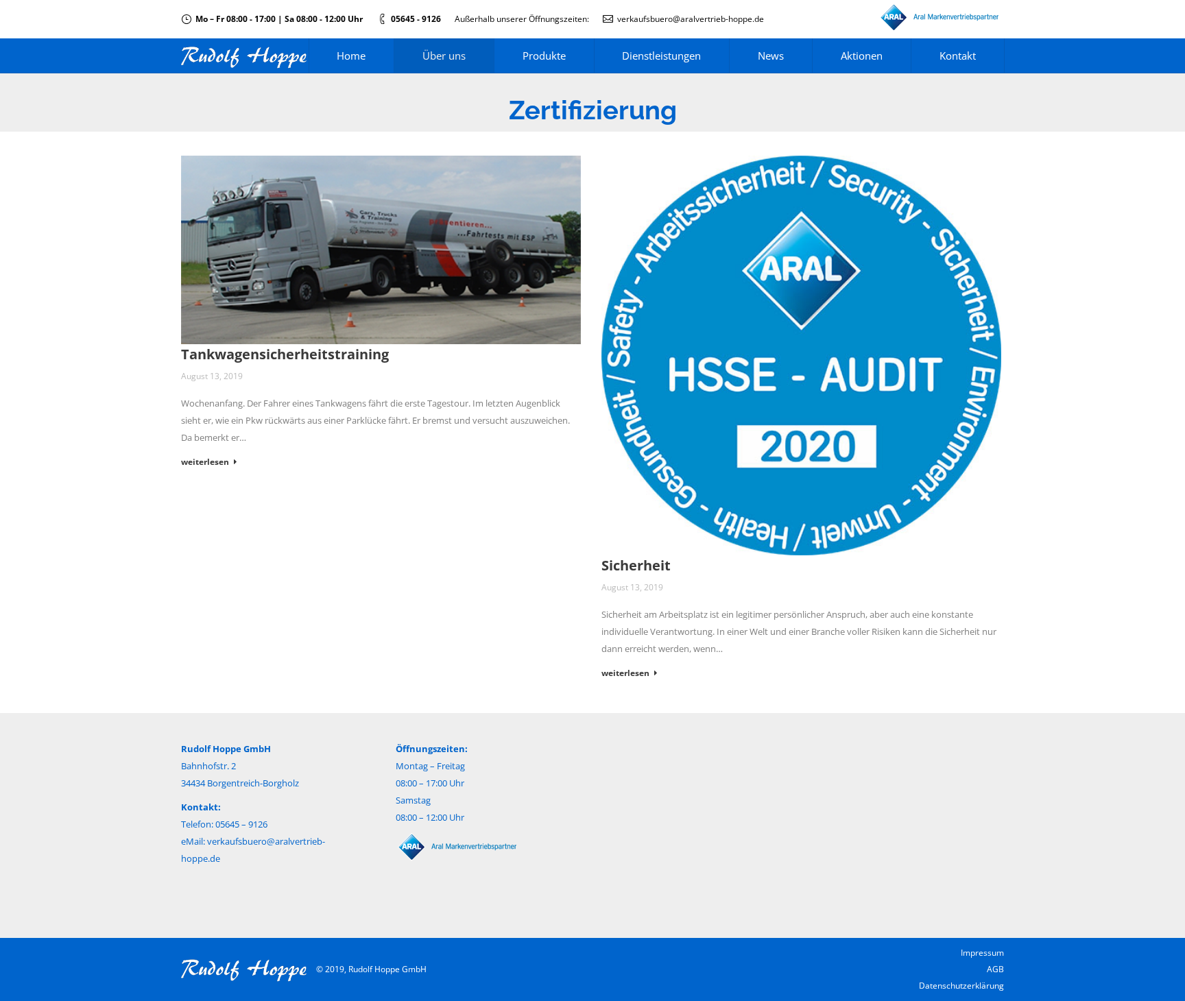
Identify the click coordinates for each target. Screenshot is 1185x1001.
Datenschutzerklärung (961, 985)
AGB (995, 969)
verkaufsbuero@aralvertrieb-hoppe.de (690, 19)
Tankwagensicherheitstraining (285, 354)
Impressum (982, 952)
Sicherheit (636, 565)
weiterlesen (205, 462)
